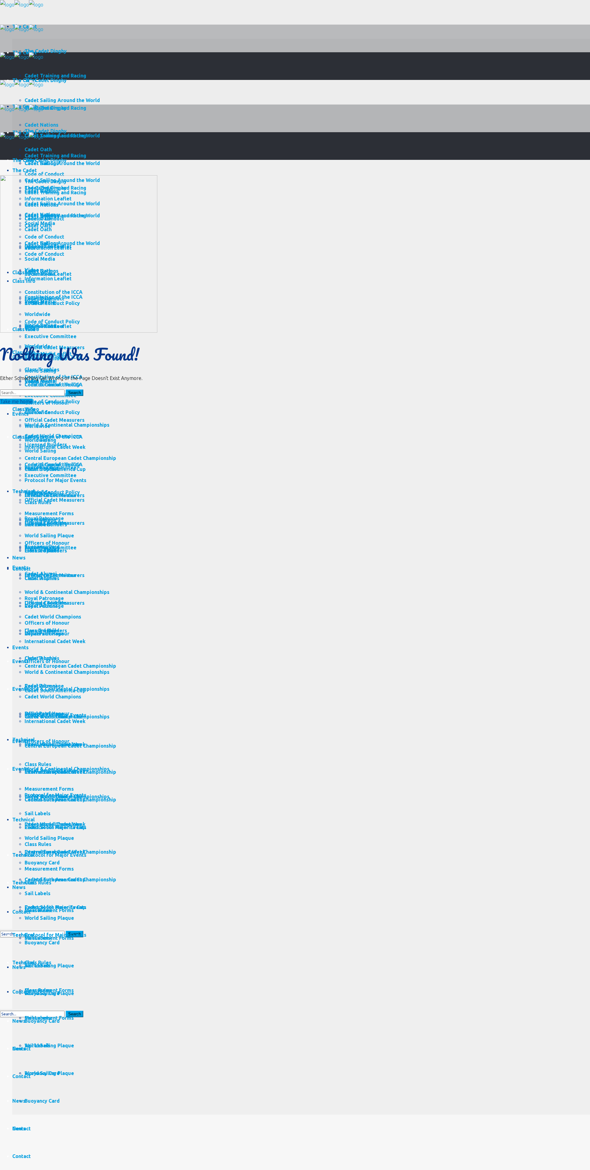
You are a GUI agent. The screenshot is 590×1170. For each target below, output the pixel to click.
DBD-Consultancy (225, 530)
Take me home (16, 401)
